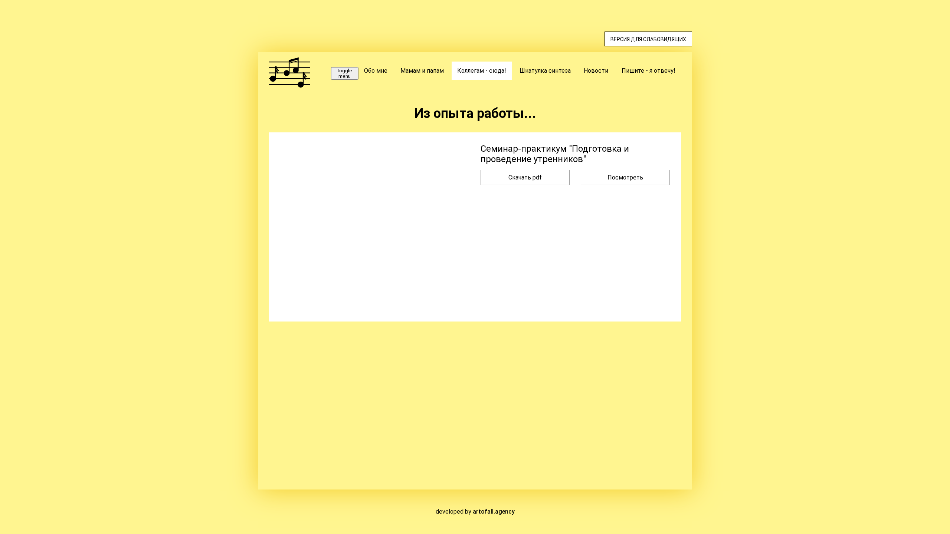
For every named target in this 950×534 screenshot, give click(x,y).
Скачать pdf (525, 177)
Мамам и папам (422, 70)
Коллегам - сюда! (481, 70)
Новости (596, 70)
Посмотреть (625, 177)
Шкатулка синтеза (545, 70)
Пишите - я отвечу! (648, 70)
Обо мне (375, 70)
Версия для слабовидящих (648, 39)
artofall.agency (494, 511)
